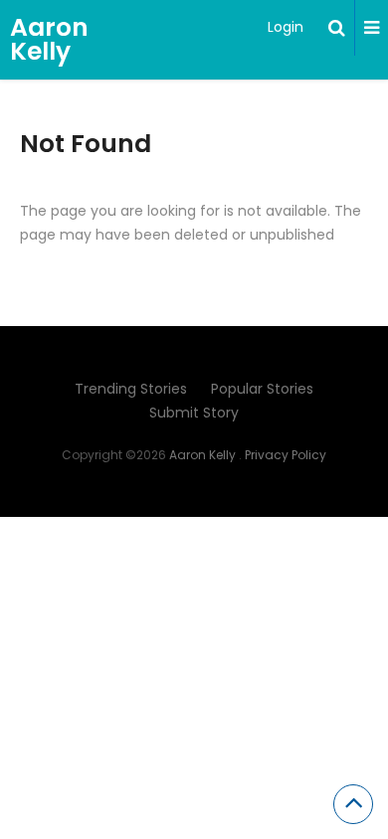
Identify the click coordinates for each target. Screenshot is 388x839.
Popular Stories (262, 389)
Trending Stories (131, 389)
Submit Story (194, 413)
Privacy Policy (285, 454)
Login (285, 27)
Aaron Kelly (49, 39)
